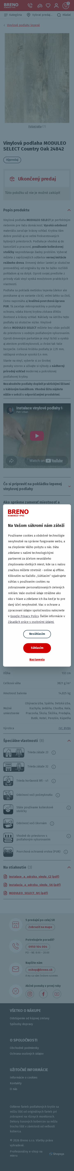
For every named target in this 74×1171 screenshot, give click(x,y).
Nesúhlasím (37, 634)
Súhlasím (37, 648)
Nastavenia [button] (37, 659)
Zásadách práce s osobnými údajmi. (31, 622)
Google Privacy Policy (24, 616)
